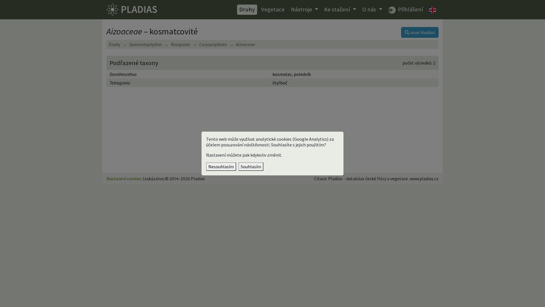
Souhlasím (251, 166)
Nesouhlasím (221, 166)
